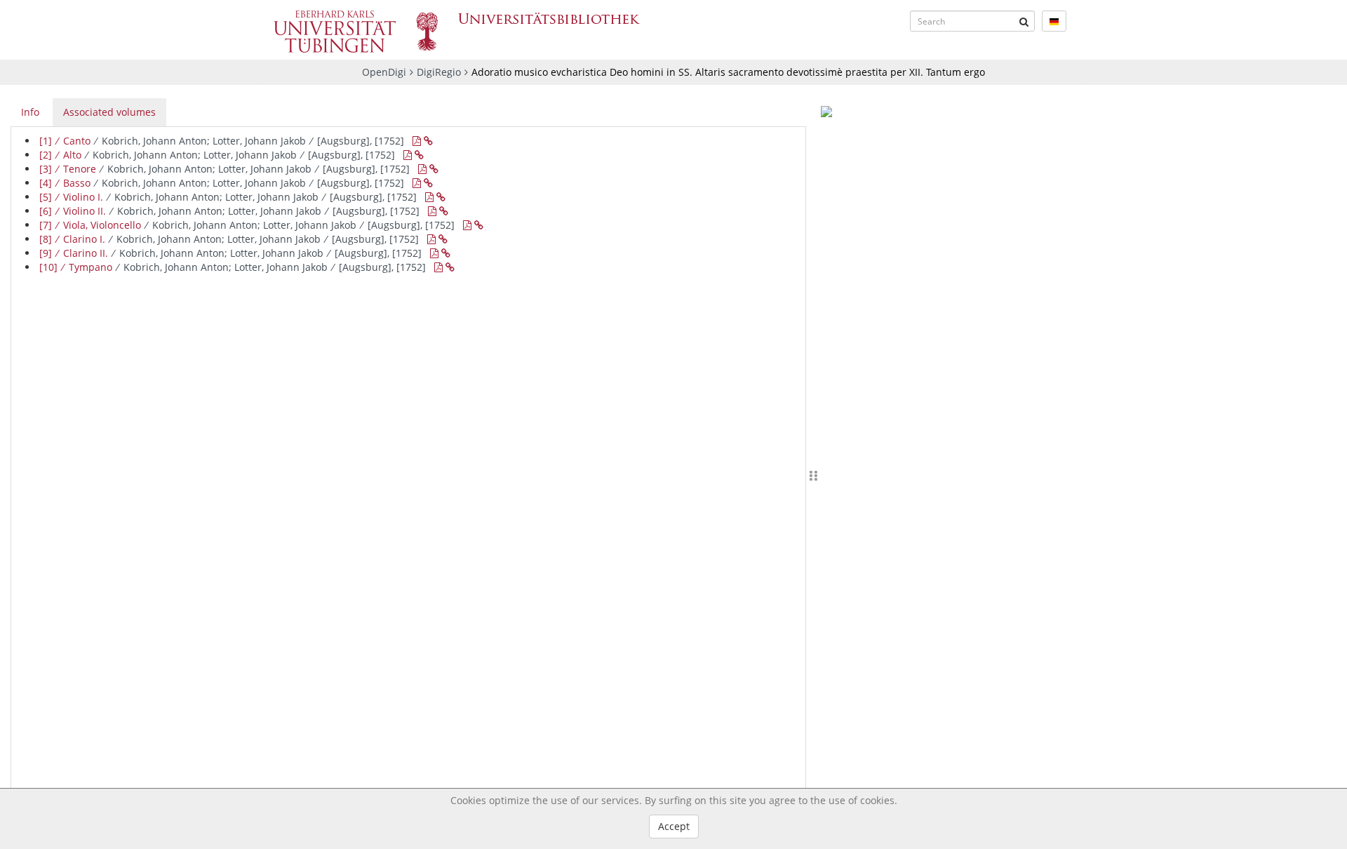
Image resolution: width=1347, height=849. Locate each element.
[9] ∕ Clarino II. (230, 253)
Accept (674, 826)
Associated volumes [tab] (109, 112)
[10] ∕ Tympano (232, 267)
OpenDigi (384, 72)
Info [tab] (30, 112)
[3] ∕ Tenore (224, 168)
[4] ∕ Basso (221, 182)
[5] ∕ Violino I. (228, 196)
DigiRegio (439, 72)
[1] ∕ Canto (221, 140)
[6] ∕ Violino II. (229, 211)
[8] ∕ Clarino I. (229, 239)
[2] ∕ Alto (217, 154)
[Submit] (1024, 21)
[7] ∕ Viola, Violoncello (247, 225)
